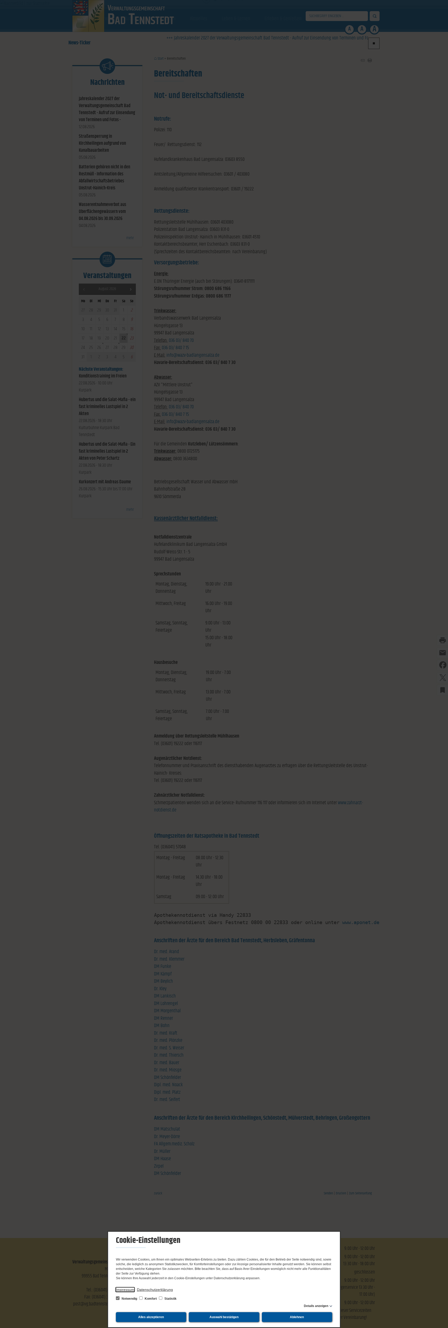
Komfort (151, 1299)
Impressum (125, 1290)
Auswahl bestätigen (224, 1317)
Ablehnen (297, 1317)
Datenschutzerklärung (155, 1290)
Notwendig (129, 1299)
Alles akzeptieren (151, 1317)
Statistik (170, 1299)
